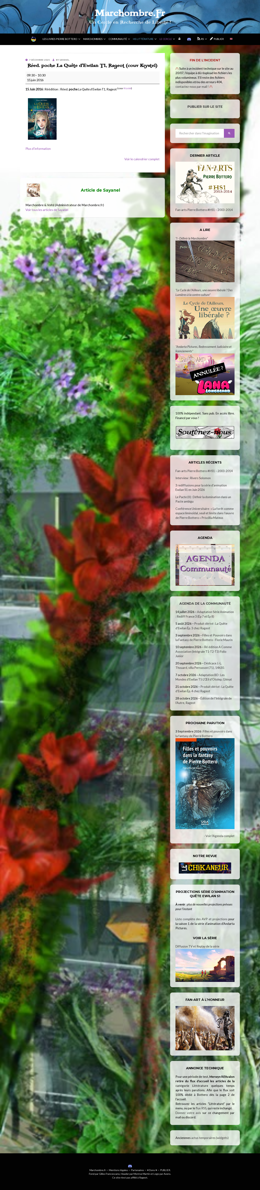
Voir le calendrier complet (142, 159)
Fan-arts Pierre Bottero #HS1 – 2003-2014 (204, 210)
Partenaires (137, 1170)
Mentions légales (118, 1170)
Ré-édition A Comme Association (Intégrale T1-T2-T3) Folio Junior (203, 651)
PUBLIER (165, 1170)
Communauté (118, 38)
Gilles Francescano (109, 1173)
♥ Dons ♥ (152, 1170)
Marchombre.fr (97, 1170)
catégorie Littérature (191, 1086)
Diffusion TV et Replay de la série (197, 946)
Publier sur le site (205, 107)
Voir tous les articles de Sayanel (46, 210)
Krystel (127, 88)
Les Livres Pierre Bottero (60, 38)
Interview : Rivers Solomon (193, 478)
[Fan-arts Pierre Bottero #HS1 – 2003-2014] (205, 182)
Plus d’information (38, 149)
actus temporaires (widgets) (210, 1138)
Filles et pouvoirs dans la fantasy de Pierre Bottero (203, 733)
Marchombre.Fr (130, 13)
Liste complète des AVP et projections (201, 919)
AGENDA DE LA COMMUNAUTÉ (205, 604)
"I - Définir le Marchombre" (191, 238)
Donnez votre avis (188, 1113)
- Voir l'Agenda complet (219, 836)
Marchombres (93, 38)
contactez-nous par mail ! (192, 86)
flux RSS (201, 1108)
